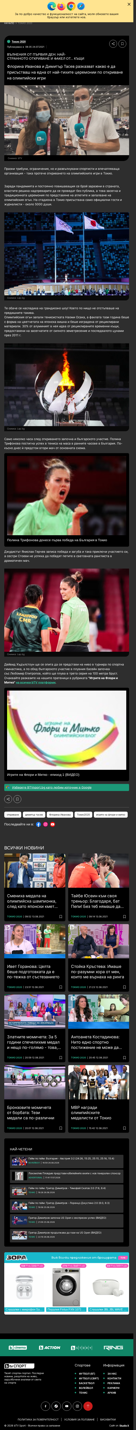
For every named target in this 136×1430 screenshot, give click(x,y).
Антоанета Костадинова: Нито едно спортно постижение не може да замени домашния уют (95, 1042)
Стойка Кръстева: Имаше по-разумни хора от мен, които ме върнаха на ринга (97, 972)
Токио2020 (83, 814)
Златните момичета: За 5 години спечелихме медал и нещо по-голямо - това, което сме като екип (33, 1042)
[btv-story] (56, 1347)
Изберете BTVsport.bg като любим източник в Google (52, 787)
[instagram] (77, 1406)
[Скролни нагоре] (88, 1406)
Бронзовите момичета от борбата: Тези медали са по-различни (30, 1113)
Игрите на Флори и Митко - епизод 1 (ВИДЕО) (43, 775)
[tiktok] (56, 1406)
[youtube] (66, 1406)
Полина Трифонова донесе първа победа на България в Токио (57, 540)
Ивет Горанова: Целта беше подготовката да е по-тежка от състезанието (33, 972)
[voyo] (119, 1347)
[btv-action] (24, 1347)
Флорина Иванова (60, 814)
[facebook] (45, 1406)
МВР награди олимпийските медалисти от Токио (91, 1113)
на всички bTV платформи (35, 682)
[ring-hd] (88, 1347)
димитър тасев (34, 814)
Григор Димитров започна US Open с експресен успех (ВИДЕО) (67, 1217)
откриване (13, 814)
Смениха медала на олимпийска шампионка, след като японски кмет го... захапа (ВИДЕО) (31, 901)
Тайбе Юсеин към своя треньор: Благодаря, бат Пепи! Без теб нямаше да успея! (95, 901)
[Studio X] (124, 1425)
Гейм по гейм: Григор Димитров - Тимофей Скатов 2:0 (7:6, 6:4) (67, 1188)
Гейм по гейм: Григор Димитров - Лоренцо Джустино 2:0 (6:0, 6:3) (69, 1202)
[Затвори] (129, 4)
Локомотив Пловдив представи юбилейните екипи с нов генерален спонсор (75, 1173)
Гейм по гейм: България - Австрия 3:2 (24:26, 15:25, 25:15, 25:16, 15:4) (71, 1158)
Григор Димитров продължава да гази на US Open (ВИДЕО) (65, 1232)
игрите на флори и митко (110, 814)
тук (122, 1257)
